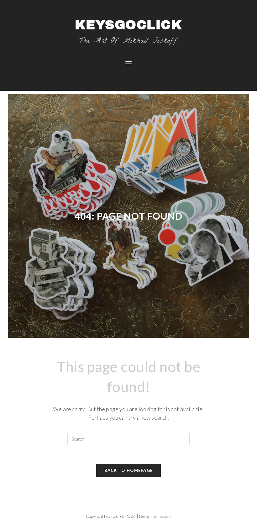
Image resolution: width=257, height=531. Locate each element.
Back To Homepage (128, 470)
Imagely (164, 516)
